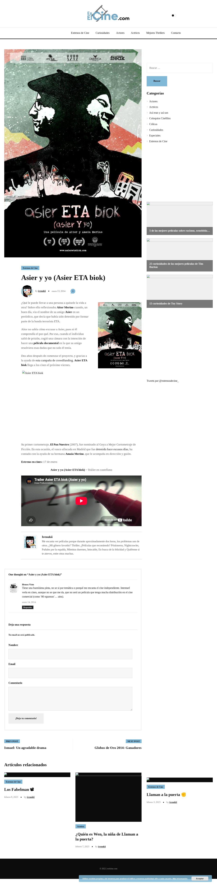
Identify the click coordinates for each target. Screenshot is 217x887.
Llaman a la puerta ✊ (166, 794)
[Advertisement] (177, 173)
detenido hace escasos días (112, 449)
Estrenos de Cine (80, 32)
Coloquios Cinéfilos (160, 118)
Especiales (154, 135)
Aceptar (200, 878)
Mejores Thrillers (155, 32)
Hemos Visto (28, 584)
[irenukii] (30, 541)
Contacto (176, 32)
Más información (180, 878)
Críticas (153, 124)
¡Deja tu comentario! (26, 718)
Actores (120, 32)
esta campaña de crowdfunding (54, 360)
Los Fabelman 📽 (19, 789)
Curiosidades (103, 32)
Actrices (135, 32)
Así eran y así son (158, 112)
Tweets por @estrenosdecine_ (163, 380)
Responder (27, 607)
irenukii (42, 291)
